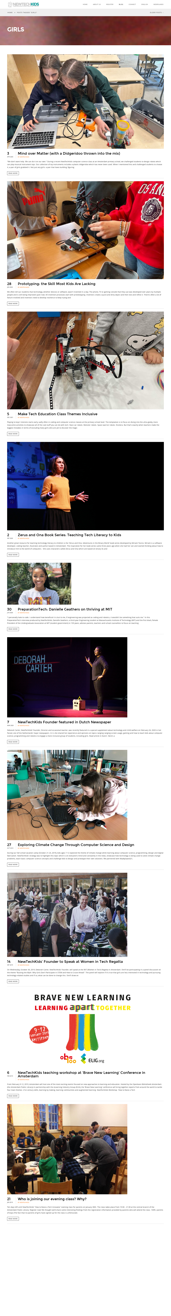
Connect (132, 4)
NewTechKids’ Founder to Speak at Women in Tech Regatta (70, 962)
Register (109, 4)
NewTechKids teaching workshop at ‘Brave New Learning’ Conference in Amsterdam (81, 1074)
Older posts (156, 12)
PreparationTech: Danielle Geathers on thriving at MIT (65, 609)
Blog (121, 4)
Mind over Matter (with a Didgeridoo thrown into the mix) (69, 153)
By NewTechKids (23, 157)
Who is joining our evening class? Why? (52, 1199)
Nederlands (158, 4)
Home (85, 4)
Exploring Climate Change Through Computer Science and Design (76, 845)
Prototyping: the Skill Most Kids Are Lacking (56, 284)
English (144, 4)
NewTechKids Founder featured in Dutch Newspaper (64, 722)
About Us (97, 4)
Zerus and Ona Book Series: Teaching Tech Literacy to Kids (69, 535)
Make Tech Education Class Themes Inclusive (57, 414)
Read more (13, 173)
